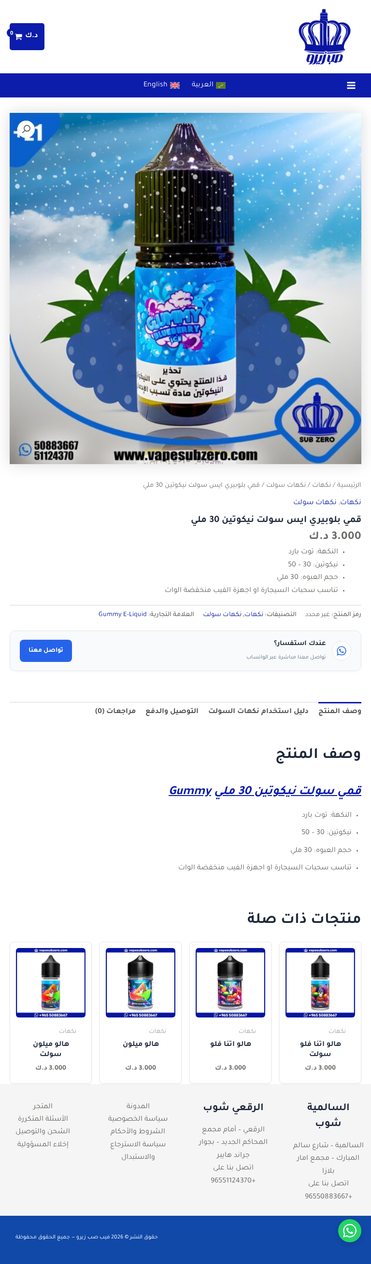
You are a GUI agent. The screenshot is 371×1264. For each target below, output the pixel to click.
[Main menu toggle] (351, 85)
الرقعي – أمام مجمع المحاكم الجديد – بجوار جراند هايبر (233, 1143)
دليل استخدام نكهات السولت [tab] (258, 712)
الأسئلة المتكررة (43, 1120)
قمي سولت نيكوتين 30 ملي (287, 792)
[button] (14, 87)
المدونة (138, 1107)
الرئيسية (349, 485)
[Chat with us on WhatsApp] (349, 1230)
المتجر (43, 1107)
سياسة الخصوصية (138, 1120)
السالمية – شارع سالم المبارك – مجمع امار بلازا (328, 1159)
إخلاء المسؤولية (43, 1145)
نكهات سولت (286, 485)
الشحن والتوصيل (42, 1132)
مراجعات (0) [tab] (115, 712)
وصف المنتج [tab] (339, 712)
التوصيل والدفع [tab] (172, 712)
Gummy (190, 792)
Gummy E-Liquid (123, 615)
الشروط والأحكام (138, 1132)
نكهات (321, 485)
